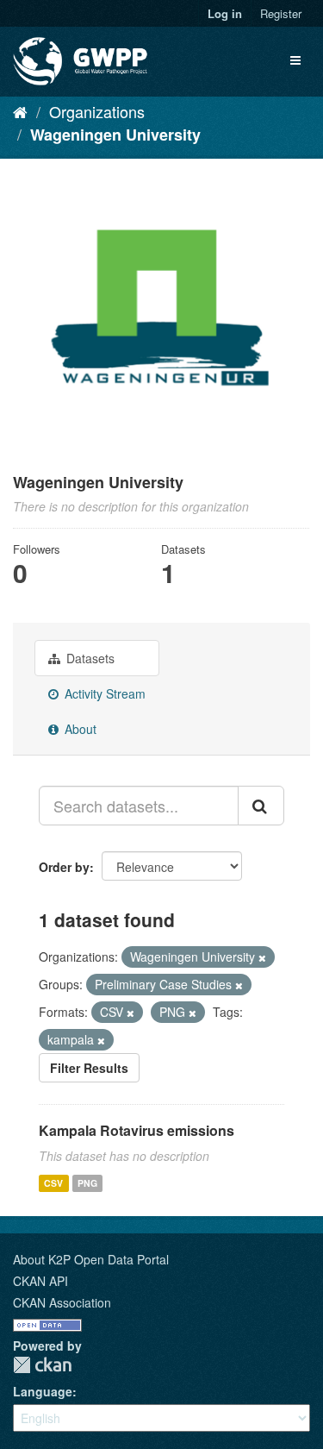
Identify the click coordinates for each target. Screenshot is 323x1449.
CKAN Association (62, 1302)
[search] (261, 805)
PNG (87, 1182)
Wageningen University (115, 134)
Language (42, 1391)
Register (280, 13)
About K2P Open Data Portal (91, 1259)
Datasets (89, 658)
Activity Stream (103, 693)
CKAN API (40, 1280)
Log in (225, 13)
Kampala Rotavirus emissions (136, 1130)
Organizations (97, 111)
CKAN (42, 1365)
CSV (53, 1182)
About (78, 728)
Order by (64, 866)
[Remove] (262, 957)
